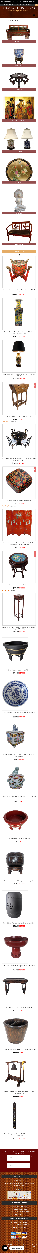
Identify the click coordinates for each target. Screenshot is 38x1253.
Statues (19, 213)
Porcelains (19, 65)
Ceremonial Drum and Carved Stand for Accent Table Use (19, 290)
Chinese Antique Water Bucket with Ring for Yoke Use (19, 1049)
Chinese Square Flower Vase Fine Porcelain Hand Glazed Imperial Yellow (19, 333)
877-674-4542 (10, 5)
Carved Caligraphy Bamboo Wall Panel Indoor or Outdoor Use (19, 1134)
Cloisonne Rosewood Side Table (19, 585)
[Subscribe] (31, 1156)
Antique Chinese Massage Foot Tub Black (19, 670)
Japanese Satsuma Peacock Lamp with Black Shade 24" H (19, 375)
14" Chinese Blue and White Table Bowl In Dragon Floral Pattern (19, 713)
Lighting (19, 151)
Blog (22, 5)
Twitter (19, 1189)
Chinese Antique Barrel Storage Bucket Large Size (19, 881)
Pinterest (21, 1189)
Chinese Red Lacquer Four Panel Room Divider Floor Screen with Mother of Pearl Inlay (19, 543)
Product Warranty (19, 1207)
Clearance (19, 244)
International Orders (19, 1222)
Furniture (19, 41)
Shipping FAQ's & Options (19, 1225)
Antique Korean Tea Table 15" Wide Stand (19, 1007)
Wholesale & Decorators (19, 1212)
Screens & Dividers (19, 120)
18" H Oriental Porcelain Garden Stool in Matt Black (19, 923)
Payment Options (19, 1227)
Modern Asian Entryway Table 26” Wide (19, 416)
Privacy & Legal (19, 1230)
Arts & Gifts (19, 182)
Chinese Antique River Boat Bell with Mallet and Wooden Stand (19, 1092)
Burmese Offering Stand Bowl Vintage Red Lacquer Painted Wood (19, 966)
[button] (5, 1248)
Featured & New (19, 251)
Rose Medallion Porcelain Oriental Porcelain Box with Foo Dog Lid (19, 755)
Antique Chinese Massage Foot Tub (19, 839)
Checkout (29, 5)
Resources (19, 1214)
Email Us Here (19, 1180)
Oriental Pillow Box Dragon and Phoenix (19, 500)
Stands (19, 89)
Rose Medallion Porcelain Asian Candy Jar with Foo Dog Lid (19, 797)
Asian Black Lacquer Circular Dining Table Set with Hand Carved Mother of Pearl (19, 459)
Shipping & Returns (19, 1209)
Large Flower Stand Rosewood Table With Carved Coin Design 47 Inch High (19, 628)
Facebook (16, 1189)
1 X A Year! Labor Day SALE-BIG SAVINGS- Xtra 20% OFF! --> (19, 2)
